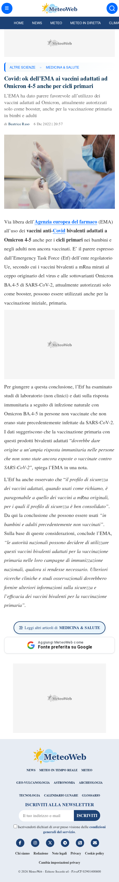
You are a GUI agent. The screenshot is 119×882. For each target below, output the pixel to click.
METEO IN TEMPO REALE (58, 770)
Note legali (59, 853)
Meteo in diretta (85, 22)
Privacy (76, 853)
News (37, 22)
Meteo (56, 22)
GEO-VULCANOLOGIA (33, 782)
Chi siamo (22, 853)
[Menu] (6, 8)
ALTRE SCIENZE (22, 67)
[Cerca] (112, 8)
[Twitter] (50, 843)
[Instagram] (35, 843)
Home (19, 22)
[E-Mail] (95, 843)
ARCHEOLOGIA (91, 782)
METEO (86, 770)
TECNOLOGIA (29, 795)
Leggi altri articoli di (62, 627)
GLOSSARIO (91, 795)
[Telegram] (65, 843)
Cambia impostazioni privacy (59, 862)
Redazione (40, 853)
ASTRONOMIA (64, 782)
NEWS (31, 770)
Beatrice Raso (19, 123)
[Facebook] (20, 843)
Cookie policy (94, 853)
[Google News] (80, 843)
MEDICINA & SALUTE (62, 67)
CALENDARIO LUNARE (61, 795)
